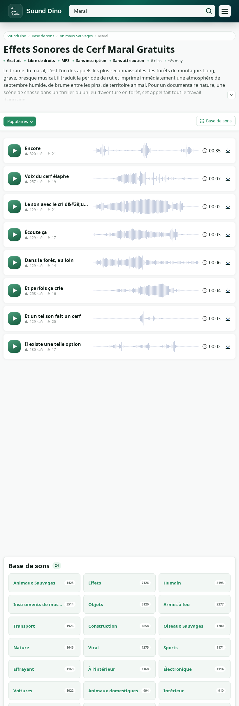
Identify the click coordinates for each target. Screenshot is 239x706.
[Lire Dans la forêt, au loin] (14, 262)
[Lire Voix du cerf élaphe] (14, 178)
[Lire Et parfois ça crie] (14, 290)
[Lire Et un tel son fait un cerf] (14, 318)
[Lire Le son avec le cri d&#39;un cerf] (14, 206)
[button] (216, 121)
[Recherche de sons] (209, 11)
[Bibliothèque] (225, 11)
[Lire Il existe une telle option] (14, 346)
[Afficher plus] (231, 95)
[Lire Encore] (14, 150)
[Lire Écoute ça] (14, 234)
